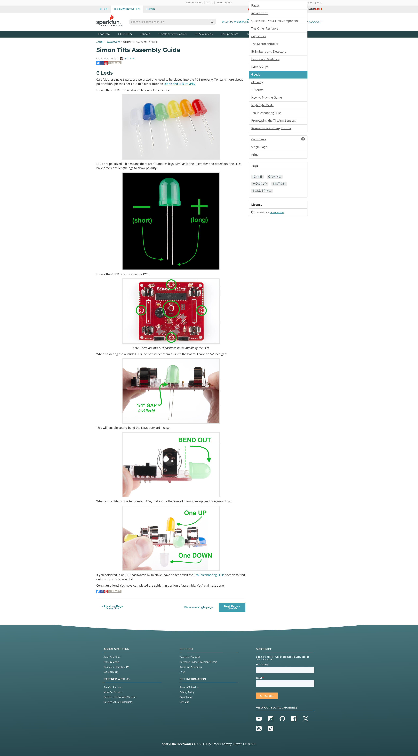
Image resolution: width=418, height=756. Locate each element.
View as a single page (198, 607)
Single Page (259, 147)
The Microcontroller (264, 44)
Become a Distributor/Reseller (120, 697)
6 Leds (255, 74)
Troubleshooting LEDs (209, 575)
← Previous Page (112, 607)
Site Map (184, 701)
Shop (104, 9)
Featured (107, 34)
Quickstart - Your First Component (274, 21)
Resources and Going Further (271, 128)
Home (99, 42)
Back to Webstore (235, 21)
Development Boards (172, 34)
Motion (279, 183)
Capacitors (258, 36)
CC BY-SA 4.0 (277, 212)
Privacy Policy (187, 692)
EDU (210, 2)
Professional (194, 2)
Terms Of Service (189, 687)
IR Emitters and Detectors (268, 51)
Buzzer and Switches (265, 59)
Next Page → (232, 607)
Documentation (127, 9)
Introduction (259, 13)
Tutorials (113, 42)
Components (229, 34)
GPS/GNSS (125, 34)
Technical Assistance (191, 667)
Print (254, 155)
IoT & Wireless (204, 34)
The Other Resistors (264, 28)
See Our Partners (113, 687)
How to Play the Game (266, 97)
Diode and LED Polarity (179, 84)
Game (257, 176)
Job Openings (111, 671)
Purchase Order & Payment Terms (198, 661)
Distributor (224, 2)
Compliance (186, 697)
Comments (277, 139)
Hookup (260, 183)
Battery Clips (260, 67)
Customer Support (311, 2)
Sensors (145, 34)
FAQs (182, 671)
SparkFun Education (115, 667)
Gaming (274, 176)
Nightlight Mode (262, 105)
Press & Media (111, 661)
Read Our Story (112, 657)
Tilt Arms (257, 90)
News (150, 9)
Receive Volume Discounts (118, 701)
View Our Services (113, 692)
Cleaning (257, 82)
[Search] (212, 22)
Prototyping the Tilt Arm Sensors (273, 120)
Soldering (262, 190)
